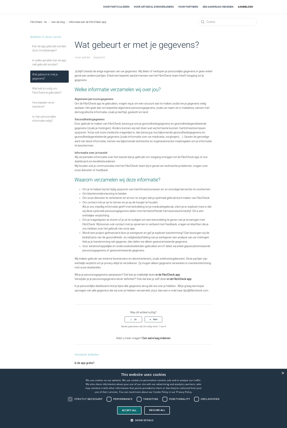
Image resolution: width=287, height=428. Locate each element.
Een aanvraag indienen (218, 6)
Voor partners (188, 6)
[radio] (133, 319)
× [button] (282, 373)
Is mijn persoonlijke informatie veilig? (44, 118)
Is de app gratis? (84, 363)
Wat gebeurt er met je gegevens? (45, 76)
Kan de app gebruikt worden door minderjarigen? (49, 48)
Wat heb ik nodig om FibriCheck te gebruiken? (47, 90)
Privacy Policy (184, 392)
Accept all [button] (129, 410)
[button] (143, 420)
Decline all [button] (157, 410)
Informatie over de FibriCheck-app (87, 22)
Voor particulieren (116, 6)
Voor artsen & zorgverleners (154, 6)
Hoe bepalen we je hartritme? (43, 104)
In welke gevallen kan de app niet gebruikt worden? (49, 62)
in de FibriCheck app (168, 274)
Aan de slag (58, 22)
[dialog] (143, 398)
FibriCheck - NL (38, 22)
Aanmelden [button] (245, 6)
